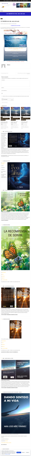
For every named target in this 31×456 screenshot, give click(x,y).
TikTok (14, 0)
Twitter (16, 0)
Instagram (10, 0)
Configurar (27, 452)
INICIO (4, 0)
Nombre (2, 87)
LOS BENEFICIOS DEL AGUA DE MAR (10, 21)
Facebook (7, 0)
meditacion (2, 127)
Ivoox (21, 0)
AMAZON (3, 276)
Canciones (25, 124)
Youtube (19, 0)
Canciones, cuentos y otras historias (4, 118)
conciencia (2, 125)
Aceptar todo (19, 452)
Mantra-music (6, 126)
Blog (1, 18)
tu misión (5, 128)
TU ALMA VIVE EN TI (24, 122)
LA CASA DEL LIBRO (4, 279)
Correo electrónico (4, 90)
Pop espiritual (15, 127)
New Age (5, 127)
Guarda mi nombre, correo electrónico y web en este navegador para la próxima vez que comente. (16, 96)
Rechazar (23, 452)
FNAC (3, 274)
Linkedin (24, 0)
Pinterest (26, 0)
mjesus (8, 64)
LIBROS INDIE (4, 272)
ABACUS (3, 346)
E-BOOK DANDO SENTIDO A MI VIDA (6, 442)
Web (2, 93)
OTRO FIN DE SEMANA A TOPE (4, 73)
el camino (5, 125)
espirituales (2, 126)
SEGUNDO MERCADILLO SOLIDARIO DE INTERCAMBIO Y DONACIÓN (24, 73)
